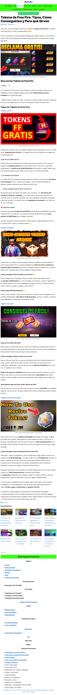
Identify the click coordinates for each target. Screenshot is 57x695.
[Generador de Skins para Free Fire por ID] (21, 514)
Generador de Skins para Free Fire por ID (20, 520)
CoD (11, 690)
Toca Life (41, 9)
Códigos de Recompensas (28, 602)
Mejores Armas (10, 610)
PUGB (28, 691)
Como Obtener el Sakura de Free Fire (35, 541)
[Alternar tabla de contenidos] (8, 85)
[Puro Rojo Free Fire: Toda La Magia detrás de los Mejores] (7, 514)
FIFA (25, 6)
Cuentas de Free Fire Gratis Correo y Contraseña (21, 541)
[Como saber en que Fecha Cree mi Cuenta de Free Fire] (50, 535)
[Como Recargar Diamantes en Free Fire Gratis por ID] (36, 514)
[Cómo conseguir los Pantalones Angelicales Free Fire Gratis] (50, 514)
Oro (28, 637)
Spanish (4, 552)
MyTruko (3, 24)
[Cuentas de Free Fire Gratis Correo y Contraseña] (21, 535)
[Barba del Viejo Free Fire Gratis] (7, 535)
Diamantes (28, 629)
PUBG (35, 9)
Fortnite (34, 6)
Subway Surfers (27, 9)
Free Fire (20, 6)
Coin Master (8, 6)
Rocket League (47, 6)
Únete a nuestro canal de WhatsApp (29, 13)
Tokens (7, 565)
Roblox (40, 6)
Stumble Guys (17, 9)
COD (14, 6)
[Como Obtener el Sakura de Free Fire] (36, 535)
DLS (29, 6)
